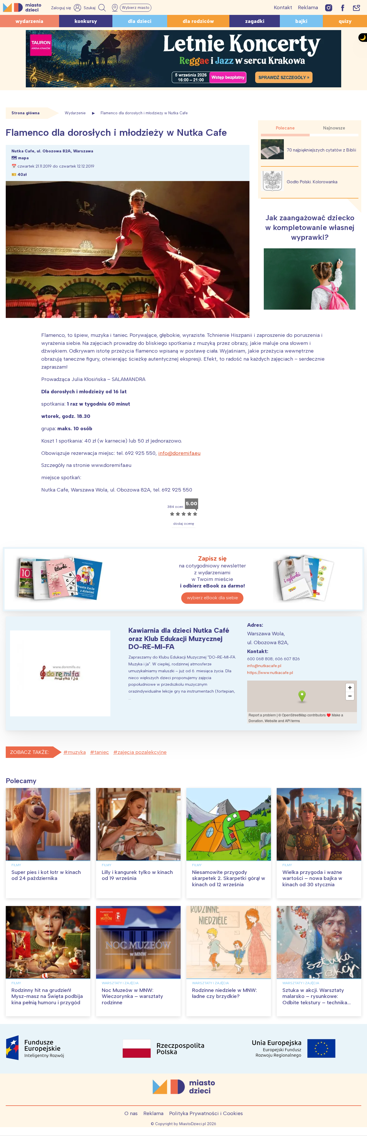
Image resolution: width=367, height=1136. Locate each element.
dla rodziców (198, 21)
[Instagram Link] (329, 7)
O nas (131, 1113)
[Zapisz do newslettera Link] (357, 7)
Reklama (308, 7)
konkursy (86, 21)
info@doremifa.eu (179, 453)
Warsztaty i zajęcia (120, 983)
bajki (301, 21)
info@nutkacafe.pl (264, 665)
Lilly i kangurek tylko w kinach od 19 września (137, 875)
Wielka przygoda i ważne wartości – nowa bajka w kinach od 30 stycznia (312, 878)
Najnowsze (334, 128)
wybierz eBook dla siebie (212, 597)
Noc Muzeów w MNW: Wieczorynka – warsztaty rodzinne (132, 996)
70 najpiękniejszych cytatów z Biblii (321, 150)
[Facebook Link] (342, 7)
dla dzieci (139, 21)
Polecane (285, 128)
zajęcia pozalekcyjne (142, 752)
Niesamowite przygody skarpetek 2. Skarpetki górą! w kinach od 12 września (228, 878)
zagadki (254, 21)
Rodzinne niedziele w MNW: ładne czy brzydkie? (224, 993)
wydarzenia (29, 21)
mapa (23, 158)
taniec (101, 752)
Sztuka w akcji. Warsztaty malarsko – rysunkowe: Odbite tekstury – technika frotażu (314, 999)
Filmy (16, 865)
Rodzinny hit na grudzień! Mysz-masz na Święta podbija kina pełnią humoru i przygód (47, 996)
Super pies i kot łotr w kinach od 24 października (46, 875)
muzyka (77, 752)
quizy (345, 21)
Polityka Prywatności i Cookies (206, 1113)
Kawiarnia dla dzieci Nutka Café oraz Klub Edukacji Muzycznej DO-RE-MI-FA (178, 638)
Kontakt (283, 7)
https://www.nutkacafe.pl (270, 672)
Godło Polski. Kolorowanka (312, 181)
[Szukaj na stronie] (95, 7)
